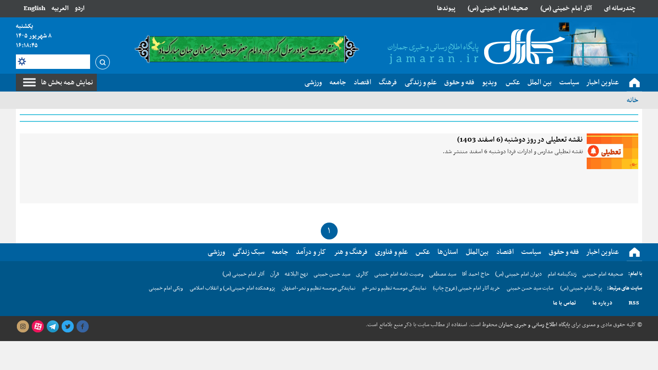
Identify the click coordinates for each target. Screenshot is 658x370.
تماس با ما (564, 303)
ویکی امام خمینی (166, 288)
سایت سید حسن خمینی (530, 288)
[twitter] (67, 326)
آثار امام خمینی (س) (566, 8)
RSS (634, 303)
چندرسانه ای (620, 8)
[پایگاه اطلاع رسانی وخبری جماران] (474, 48)
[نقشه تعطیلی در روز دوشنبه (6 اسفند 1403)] (612, 151)
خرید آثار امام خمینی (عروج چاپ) (466, 288)
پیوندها (446, 8)
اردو (79, 8)
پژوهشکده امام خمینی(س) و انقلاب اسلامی (232, 288)
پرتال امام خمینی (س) (581, 288)
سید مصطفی (442, 274)
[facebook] (82, 326)
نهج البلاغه (296, 274)
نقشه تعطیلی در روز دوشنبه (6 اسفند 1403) (520, 139)
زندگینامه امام (562, 274)
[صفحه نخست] (634, 83)
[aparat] (37, 326)
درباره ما (602, 303)
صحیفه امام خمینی (602, 274)
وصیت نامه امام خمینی (398, 274)
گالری (362, 274)
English (34, 8)
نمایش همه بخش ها (67, 82)
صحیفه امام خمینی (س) (498, 8)
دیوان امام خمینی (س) (518, 274)
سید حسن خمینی (332, 274)
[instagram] (22, 326)
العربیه (60, 8)
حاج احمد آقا (475, 274)
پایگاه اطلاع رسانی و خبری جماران (533, 325)
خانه (632, 100)
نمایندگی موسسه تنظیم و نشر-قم (394, 288)
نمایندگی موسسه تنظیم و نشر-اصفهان (318, 288)
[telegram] (52, 326)
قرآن (274, 274)
